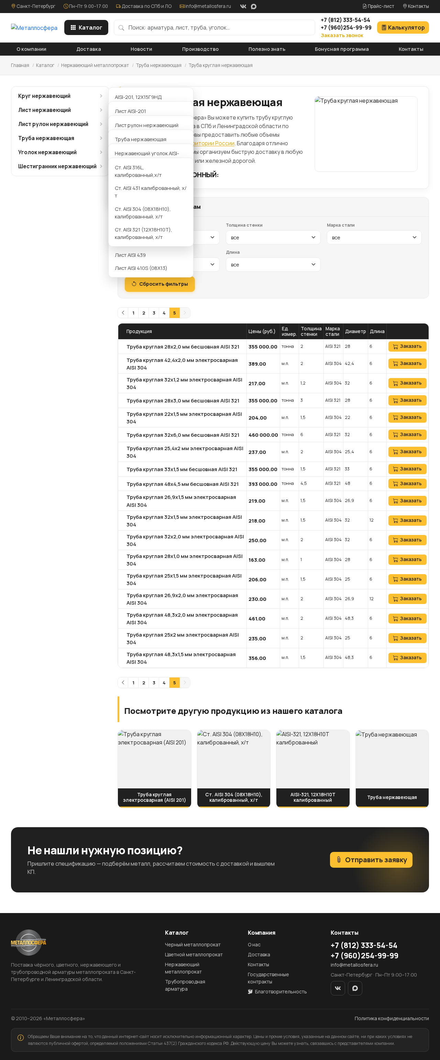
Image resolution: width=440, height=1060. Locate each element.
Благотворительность (280, 991)
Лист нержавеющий (44, 110)
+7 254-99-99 (346, 27)
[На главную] (34, 27)
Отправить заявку (376, 859)
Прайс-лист (380, 6)
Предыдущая (123, 313)
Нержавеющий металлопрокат (95, 65)
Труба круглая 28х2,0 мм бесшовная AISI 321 (182, 346)
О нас (254, 944)
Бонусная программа (342, 49)
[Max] (253, 6)
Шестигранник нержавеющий (57, 166)
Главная (20, 65)
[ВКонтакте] (243, 6)
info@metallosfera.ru (208, 6)
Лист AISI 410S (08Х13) (141, 267)
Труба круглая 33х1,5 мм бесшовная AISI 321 (181, 469)
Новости (141, 49)
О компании (31, 49)
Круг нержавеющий (44, 96)
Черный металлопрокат (193, 944)
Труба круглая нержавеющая (220, 65)
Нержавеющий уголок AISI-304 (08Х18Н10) (147, 157)
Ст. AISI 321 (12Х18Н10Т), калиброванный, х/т (143, 233)
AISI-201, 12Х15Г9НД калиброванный (138, 100)
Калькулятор (406, 27)
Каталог (90, 27)
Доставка (88, 49)
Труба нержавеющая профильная (140, 143)
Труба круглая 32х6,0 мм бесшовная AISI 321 (182, 434)
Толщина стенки (244, 225)
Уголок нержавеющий (47, 152)
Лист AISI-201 (130, 110)
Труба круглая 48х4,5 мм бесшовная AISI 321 (182, 483)
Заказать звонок (342, 35)
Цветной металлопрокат (194, 954)
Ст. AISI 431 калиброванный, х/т (151, 191)
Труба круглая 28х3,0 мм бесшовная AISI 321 (182, 400)
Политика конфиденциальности (392, 1018)
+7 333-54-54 (345, 20)
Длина (233, 252)
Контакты (418, 6)
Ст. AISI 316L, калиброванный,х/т (138, 171)
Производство (200, 49)
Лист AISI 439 (130, 254)
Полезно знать (267, 49)
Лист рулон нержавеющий (53, 124)
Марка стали (341, 225)
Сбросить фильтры (163, 284)
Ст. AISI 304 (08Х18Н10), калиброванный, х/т (143, 212)
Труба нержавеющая (159, 65)
